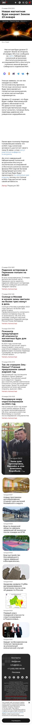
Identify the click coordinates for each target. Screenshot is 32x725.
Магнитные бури (26, 21)
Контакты (16, 658)
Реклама (16, 672)
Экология (5, 21)
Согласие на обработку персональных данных (16, 700)
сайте (11, 56)
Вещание (16, 661)
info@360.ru (16, 665)
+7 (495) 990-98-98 (16, 669)
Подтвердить (16, 720)
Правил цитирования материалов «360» (16, 696)
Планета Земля (14, 21)
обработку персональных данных (12, 712)
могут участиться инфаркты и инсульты (13, 152)
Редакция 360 (13, 186)
